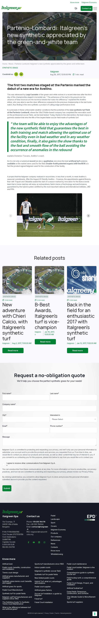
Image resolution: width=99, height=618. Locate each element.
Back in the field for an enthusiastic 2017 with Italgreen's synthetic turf (81, 321)
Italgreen (54, 71)
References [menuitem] (55, 540)
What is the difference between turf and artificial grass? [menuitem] (16, 608)
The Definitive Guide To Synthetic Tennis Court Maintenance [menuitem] (15, 603)
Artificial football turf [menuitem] (75, 588)
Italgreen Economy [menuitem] (58, 530)
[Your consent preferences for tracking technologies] (94, 613)
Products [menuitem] (54, 533)
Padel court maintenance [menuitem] (77, 564)
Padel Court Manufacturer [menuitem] (12, 590)
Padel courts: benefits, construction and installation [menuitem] (16, 568)
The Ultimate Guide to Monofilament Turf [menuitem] (81, 597)
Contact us (86, 8)
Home (4, 64)
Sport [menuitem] (53, 523)
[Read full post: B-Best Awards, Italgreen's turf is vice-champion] (49, 280)
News (11, 64)
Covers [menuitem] (54, 526)
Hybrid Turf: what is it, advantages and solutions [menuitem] (48, 582)
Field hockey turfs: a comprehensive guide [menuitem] (81, 578)
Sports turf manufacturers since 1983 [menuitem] (49, 564)
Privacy (47, 613)
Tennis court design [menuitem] (10, 572)
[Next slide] (88, 215)
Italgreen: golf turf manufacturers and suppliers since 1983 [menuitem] (17, 598)
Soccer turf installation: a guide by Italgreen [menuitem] (48, 594)
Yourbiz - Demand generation (63, 613)
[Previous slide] (10, 215)
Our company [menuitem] (56, 537)
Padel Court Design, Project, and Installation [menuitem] (80, 584)
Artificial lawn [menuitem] (7, 564)
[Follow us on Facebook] (28, 542)
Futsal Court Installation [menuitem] (44, 602)
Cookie (51, 613)
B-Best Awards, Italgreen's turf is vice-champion (47, 315)
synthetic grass (10, 68)
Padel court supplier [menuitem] (43, 586)
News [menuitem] (53, 544)
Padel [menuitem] (53, 516)
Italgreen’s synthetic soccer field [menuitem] (47, 571)
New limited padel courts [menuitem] (44, 578)
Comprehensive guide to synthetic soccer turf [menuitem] (80, 573)
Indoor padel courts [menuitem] (42, 567)
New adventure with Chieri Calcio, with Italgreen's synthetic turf (15, 321)
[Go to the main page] (11, 8)
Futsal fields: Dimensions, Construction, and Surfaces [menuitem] (77, 592)
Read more (13, 350)
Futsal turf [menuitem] (38, 599)
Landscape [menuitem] (55, 519)
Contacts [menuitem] (54, 547)
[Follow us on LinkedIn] (39, 542)
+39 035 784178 (39, 522)
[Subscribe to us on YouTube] (34, 542)
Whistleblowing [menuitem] (57, 554)
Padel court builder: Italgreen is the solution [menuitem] (81, 568)
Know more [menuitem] (55, 551)
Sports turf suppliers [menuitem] (75, 602)
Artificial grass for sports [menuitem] (12, 586)
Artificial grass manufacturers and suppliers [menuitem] (15, 577)
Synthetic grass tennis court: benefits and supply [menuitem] (17, 582)
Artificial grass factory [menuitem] (43, 590)
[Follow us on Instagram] (44, 542)
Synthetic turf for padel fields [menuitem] (14, 593)
